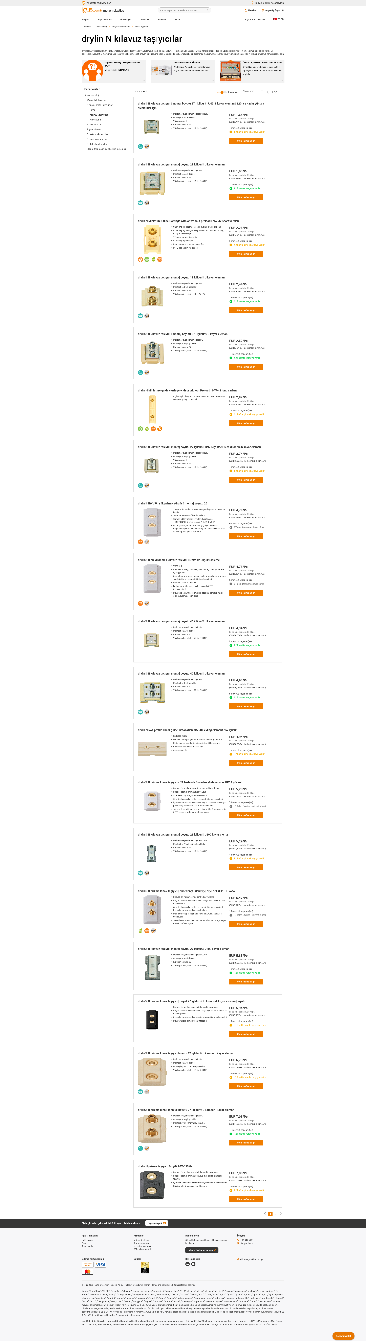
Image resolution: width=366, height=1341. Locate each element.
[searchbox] (182, 10)
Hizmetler (162, 19)
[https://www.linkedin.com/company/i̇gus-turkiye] (187, 1264)
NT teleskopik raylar (97, 144)
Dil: (245, 1259)
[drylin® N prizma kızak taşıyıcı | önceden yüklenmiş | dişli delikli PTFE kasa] (153, 909)
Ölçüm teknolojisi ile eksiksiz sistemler (106, 149)
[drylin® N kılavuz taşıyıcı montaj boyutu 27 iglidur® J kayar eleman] (153, 183)
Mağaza (85, 19)
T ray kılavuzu (94, 124)
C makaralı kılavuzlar (97, 134)
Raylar (93, 109)
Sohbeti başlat (343, 1336)
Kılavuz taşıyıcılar (99, 114)
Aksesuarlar (96, 119)
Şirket (177, 19)
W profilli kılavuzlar (96, 100)
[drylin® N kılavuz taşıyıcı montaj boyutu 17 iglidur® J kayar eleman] (153, 296)
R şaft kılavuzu (94, 129)
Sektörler (145, 19)
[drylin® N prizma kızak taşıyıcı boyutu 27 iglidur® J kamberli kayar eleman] (153, 1072)
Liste (217, 92)
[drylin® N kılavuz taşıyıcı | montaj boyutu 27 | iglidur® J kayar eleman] (153, 352)
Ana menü (87, 26)
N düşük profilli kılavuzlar (121, 26)
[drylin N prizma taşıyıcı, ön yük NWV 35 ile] (153, 1185)
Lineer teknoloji (101, 26)
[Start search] (208, 10)
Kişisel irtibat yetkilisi (255, 19)
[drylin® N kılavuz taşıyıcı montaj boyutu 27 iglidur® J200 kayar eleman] (153, 853)
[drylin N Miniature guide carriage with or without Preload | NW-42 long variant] (153, 409)
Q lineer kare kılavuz (97, 139)
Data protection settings (184, 1284)
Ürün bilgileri (126, 19)
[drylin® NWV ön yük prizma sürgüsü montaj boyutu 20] (153, 522)
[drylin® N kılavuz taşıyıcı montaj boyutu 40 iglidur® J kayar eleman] (153, 640)
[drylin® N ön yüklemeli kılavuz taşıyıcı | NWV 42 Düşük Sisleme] (153, 578)
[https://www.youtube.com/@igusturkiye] (193, 1264)
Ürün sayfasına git (246, 140)
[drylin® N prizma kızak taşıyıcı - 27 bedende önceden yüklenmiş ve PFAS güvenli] (153, 801)
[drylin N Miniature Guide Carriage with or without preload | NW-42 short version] (153, 239)
